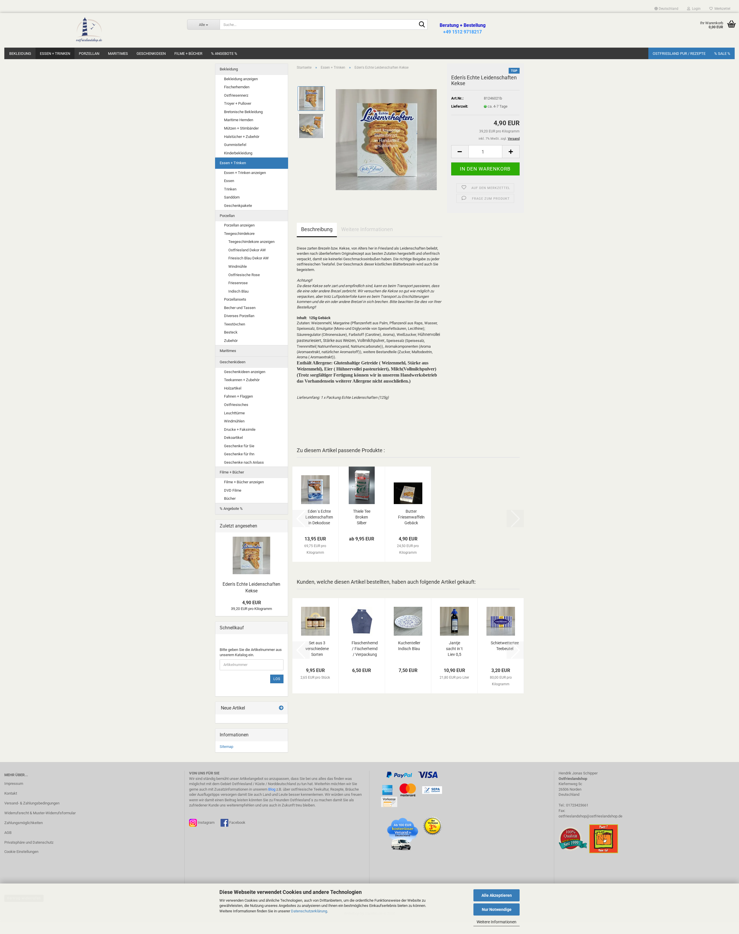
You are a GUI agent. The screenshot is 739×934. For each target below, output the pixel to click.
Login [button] (695, 9)
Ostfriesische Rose (244, 275)
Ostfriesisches (236, 405)
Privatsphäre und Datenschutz (28, 842)
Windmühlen (234, 421)
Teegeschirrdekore (239, 233)
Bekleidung (20, 53)
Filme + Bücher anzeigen (244, 482)
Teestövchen (234, 324)
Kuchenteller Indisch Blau (409, 646)
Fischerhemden (236, 87)
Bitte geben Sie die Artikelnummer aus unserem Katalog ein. (251, 652)
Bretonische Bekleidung (243, 112)
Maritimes (118, 53)
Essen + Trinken (55, 53)
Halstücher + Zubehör (241, 136)
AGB (8, 832)
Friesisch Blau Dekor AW (248, 258)
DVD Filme (232, 490)
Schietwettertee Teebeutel (505, 646)
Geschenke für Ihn (239, 454)
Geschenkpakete (238, 205)
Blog (271, 789)
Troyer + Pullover (237, 103)
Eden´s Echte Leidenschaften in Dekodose (319, 517)
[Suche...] (422, 25)
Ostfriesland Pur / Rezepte (679, 53)
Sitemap (226, 746)
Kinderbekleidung (238, 153)
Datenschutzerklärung (309, 911)
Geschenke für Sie (239, 446)
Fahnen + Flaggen (238, 396)
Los (276, 679)
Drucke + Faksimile (239, 429)
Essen (229, 181)
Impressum (13, 783)
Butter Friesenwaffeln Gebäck (411, 517)
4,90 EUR (251, 602)
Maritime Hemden (238, 120)
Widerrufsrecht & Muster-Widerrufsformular (40, 813)
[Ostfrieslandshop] (89, 30)
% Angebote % (224, 53)
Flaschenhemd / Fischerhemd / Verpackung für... (365, 649)
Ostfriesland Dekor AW (247, 250)
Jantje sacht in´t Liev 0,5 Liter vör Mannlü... (454, 649)
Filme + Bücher (188, 53)
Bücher (230, 498)
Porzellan (89, 53)
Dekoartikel (233, 437)
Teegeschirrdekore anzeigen (251, 241)
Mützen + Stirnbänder (241, 128)
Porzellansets (235, 299)
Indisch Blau (238, 291)
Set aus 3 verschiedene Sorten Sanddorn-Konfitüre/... (317, 649)
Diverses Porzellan (239, 316)
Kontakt (10, 793)
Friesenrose (238, 283)
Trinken (230, 189)
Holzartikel (232, 388)
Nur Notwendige (497, 909)
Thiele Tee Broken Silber (361, 517)
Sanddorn (232, 197)
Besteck (231, 332)
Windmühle (237, 266)
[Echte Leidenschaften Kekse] (386, 139)
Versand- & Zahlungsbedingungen (31, 803)
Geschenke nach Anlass (244, 462)
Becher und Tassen (239, 308)
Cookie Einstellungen (21, 851)
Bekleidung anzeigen (241, 79)
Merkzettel (721, 9)
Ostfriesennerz (236, 95)
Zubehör (231, 340)
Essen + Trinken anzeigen (245, 173)
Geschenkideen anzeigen (244, 372)
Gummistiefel (235, 145)
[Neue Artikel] (281, 708)
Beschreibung (317, 229)
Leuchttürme (234, 413)
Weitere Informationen (496, 922)
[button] (666, 8)
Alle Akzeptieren (497, 895)
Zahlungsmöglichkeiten (23, 823)
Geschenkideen (151, 53)
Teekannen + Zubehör (242, 380)
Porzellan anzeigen (239, 225)
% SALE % (722, 53)
